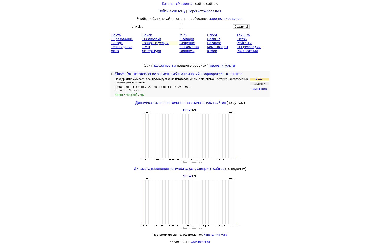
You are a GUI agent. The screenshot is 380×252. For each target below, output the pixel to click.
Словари (186, 39)
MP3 (183, 35)
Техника (243, 35)
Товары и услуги (155, 43)
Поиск (147, 35)
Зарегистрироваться (205, 11)
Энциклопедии (249, 47)
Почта (116, 35)
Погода (117, 43)
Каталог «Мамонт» (177, 4)
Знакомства (189, 47)
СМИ (146, 47)
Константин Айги (216, 234)
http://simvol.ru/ (164, 65)
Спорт (212, 35)
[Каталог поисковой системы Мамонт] (259, 81)
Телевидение (121, 47)
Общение (187, 43)
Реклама (214, 43)
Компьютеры (217, 47)
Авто (115, 51)
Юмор (212, 51)
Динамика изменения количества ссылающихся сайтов (180, 103)
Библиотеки (151, 39)
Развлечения (247, 51)
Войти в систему (172, 11)
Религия (213, 39)
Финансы (186, 51)
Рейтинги (244, 43)
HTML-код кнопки (258, 89)
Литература (151, 51)
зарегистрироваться (225, 18)
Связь (242, 39)
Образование (122, 39)
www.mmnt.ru (200, 241)
